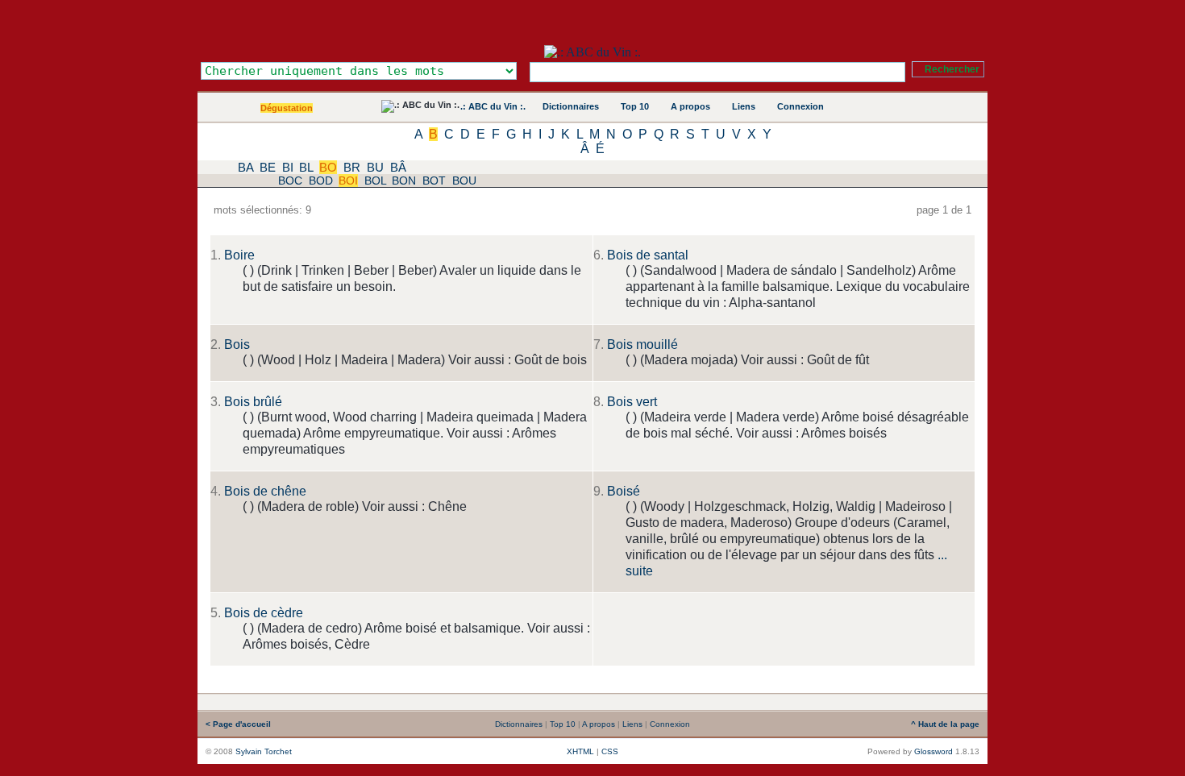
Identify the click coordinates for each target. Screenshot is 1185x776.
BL (306, 167)
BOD (321, 180)
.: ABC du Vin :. (493, 106)
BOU (464, 180)
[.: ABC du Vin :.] (592, 52)
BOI (348, 180)
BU (375, 167)
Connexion (800, 106)
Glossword (933, 751)
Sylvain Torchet (263, 751)
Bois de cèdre (263, 613)
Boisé (623, 491)
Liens (743, 106)
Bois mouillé (642, 344)
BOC (290, 180)
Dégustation (286, 108)
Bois (237, 344)
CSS (609, 751)
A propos (690, 106)
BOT (434, 180)
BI (287, 167)
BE (268, 167)
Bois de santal (647, 255)
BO (328, 167)
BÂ (398, 167)
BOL (375, 180)
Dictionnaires (571, 106)
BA (245, 167)
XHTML (580, 751)
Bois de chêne (265, 491)
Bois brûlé (253, 402)
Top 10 (635, 106)
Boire (239, 255)
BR (351, 167)
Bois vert (632, 402)
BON (404, 180)
